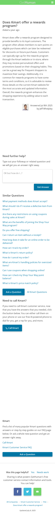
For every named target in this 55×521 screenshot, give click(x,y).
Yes (32, 472)
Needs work (43, 472)
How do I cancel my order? (16, 257)
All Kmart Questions (37, 292)
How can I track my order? (16, 247)
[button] (52, 2)
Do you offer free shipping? (16, 230)
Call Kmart (8, 442)
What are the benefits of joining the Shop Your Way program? (26, 224)
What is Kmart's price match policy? (20, 283)
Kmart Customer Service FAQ (17, 447)
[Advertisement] (27, 132)
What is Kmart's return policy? (18, 252)
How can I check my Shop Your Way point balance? (23, 277)
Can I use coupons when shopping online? (24, 270)
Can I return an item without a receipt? (22, 235)
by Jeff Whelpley (44, 108)
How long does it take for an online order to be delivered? (26, 241)
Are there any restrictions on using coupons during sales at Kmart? (25, 216)
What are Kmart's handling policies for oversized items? (27, 264)
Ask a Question (13, 292)
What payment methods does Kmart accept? (25, 201)
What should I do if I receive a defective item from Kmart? (27, 208)
